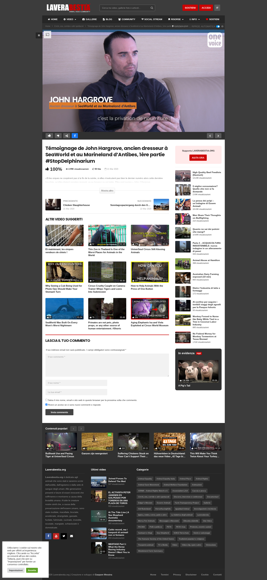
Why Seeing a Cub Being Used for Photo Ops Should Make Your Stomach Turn (63, 288)
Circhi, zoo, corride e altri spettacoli (69, 26)
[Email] (71, 536)
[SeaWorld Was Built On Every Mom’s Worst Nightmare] (64, 308)
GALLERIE (91, 19)
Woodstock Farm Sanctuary (150, 551)
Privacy (177, 574)
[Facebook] (48, 536)
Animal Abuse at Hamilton (206, 260)
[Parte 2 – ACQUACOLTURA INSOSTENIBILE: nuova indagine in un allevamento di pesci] (183, 247)
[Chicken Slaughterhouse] (74, 206)
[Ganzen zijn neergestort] (97, 441)
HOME (53, 19)
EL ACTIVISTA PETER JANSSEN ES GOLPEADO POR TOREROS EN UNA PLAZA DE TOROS (119, 497)
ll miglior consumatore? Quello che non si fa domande (205, 189)
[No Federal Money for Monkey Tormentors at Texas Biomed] (183, 337)
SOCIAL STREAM (153, 19)
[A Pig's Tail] (198, 371)
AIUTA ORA (198, 157)
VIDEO (70, 19)
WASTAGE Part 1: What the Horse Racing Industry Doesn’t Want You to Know (119, 549)
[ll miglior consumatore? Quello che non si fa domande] (183, 190)
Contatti (217, 574)
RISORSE (175, 19)
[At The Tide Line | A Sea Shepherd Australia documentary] (98, 516)
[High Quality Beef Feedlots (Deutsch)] (183, 176)
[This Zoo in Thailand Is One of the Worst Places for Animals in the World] (107, 235)
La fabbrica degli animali (182, 515)
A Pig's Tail (184, 385)
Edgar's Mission (145, 503)
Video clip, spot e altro (191, 545)
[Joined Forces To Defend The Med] (98, 482)
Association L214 (180, 491)
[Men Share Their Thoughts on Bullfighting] (183, 219)
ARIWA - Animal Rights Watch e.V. (153, 491)
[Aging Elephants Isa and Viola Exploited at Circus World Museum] (150, 308)
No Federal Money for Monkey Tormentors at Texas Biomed (204, 336)
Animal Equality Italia (166, 479)
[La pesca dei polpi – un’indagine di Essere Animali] (183, 204)
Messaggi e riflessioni (169, 521)
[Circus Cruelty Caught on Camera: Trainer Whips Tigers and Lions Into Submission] (107, 272)
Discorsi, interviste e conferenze (188, 497)
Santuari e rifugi (145, 533)
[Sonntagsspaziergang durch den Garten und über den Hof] (139, 206)
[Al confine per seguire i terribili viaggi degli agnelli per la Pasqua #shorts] (183, 305)
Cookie (205, 574)
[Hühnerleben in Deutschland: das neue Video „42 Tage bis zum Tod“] (169, 441)
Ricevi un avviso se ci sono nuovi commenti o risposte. (74, 405)
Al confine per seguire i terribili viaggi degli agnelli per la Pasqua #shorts (207, 305)
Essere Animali (163, 503)
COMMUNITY (128, 19)
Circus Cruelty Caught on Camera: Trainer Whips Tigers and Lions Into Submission (106, 288)
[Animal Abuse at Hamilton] (183, 264)
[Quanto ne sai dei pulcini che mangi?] (183, 233)
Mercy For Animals (146, 521)
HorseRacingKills (163, 509)
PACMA (141, 527)
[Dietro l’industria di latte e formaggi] (183, 292)
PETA (169, 527)
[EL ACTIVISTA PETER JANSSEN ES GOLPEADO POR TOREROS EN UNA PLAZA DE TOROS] (98, 496)
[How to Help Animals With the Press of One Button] (150, 272)
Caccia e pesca (199, 491)
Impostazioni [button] (16, 570)
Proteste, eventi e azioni (200, 527)
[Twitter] (64, 536)
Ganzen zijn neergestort (95, 453)
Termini (165, 574)
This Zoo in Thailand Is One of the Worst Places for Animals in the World (106, 252)
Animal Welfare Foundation (175, 485)
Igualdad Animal (182, 509)
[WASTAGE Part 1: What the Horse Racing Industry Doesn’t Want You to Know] (98, 548)
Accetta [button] (32, 570)
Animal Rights (202, 479)
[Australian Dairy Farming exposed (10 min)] (183, 278)
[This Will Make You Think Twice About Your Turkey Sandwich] (206, 441)
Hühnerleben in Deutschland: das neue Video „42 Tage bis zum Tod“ (169, 455)
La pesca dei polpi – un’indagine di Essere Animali (204, 203)
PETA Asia (180, 527)
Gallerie (207, 503)
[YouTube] (56, 536)
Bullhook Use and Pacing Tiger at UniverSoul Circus (59, 455)
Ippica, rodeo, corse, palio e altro (152, 515)
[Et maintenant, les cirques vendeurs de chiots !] (64, 235)
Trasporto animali (145, 545)
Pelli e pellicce (156, 527)
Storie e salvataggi (201, 533)
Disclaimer (191, 574)
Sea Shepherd (163, 533)
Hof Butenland (144, 509)
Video (174, 545)
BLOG (108, 19)
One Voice (207, 521)
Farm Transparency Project (187, 503)
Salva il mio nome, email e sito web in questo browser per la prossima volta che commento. (92, 400)
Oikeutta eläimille (190, 521)
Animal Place (185, 479)
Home (47, 26)
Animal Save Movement (148, 485)
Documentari (212, 497)
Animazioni (197, 485)
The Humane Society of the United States (156, 539)
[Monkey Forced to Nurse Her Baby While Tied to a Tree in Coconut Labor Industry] (183, 320)
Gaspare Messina (103, 574)
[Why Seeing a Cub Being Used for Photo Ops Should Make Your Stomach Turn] (64, 272)
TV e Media (163, 545)
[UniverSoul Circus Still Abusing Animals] (150, 235)
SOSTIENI (214, 19)
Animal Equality (145, 479)
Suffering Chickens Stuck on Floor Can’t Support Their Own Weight (133, 455)
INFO (194, 19)
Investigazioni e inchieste (205, 509)
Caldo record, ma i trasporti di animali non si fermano (118, 532)
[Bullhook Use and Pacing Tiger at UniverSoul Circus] (61, 441)
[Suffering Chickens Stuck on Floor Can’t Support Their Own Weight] (133, 441)
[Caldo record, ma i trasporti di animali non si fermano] (98, 533)
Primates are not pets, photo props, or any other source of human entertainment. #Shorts (104, 325)
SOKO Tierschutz (181, 533)
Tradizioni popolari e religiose (191, 539)
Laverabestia (203, 515)
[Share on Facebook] (75, 135)
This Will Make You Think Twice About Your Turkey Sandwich (203, 455)
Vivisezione (211, 545)
